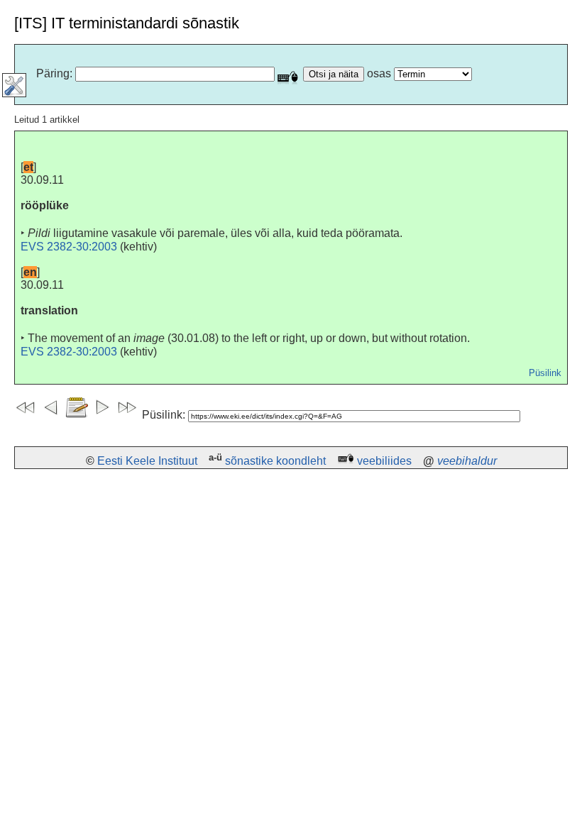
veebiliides (384, 461)
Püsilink (545, 373)
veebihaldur (467, 461)
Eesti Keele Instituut (147, 461)
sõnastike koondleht (275, 461)
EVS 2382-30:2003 (69, 247)
